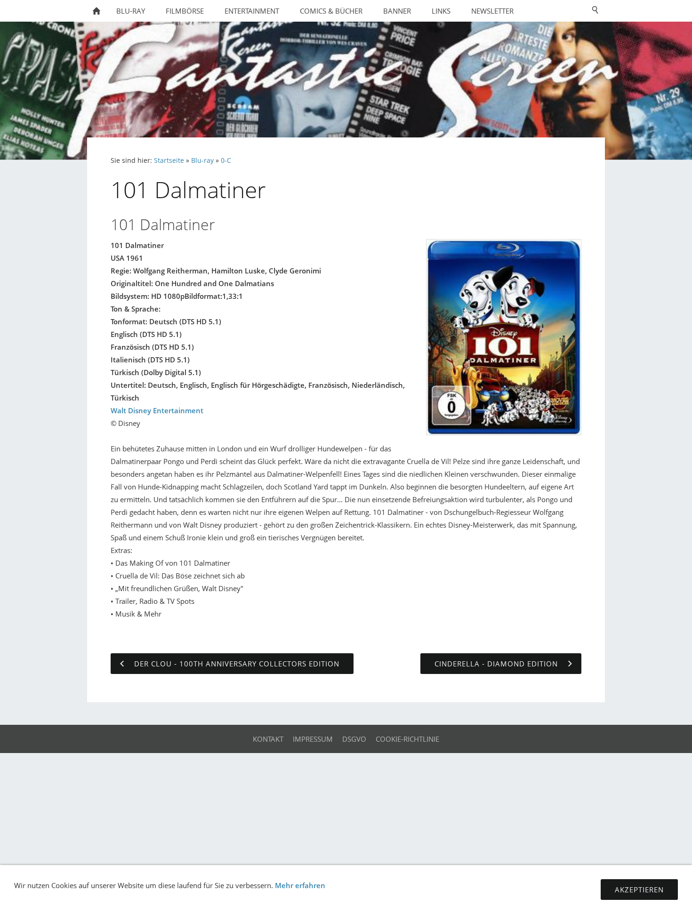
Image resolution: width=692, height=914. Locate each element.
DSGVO (354, 739)
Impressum (313, 739)
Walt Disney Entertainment (157, 410)
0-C (226, 160)
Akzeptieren (639, 889)
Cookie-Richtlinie (407, 739)
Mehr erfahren (300, 885)
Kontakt (268, 739)
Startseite (169, 160)
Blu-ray (202, 160)
